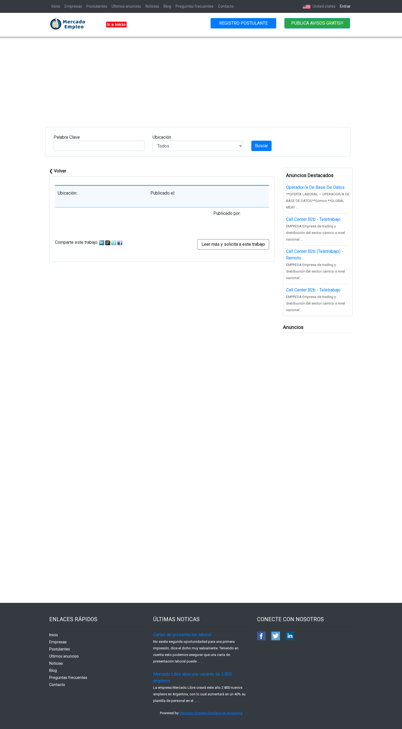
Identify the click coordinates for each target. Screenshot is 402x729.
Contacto (226, 6)
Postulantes (96, 6)
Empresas (73, 6)
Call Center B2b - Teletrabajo (313, 219)
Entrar (345, 6)
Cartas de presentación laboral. (182, 634)
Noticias (152, 6)
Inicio (55, 6)
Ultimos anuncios (126, 6)
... (202, 661)
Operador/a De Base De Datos (315, 187)
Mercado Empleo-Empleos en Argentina (210, 713)
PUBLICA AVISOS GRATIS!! (317, 23)
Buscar (261, 145)
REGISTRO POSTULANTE (243, 23)
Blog (167, 6)
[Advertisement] (201, 77)
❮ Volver (57, 170)
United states (324, 6)
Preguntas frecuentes (195, 6)
